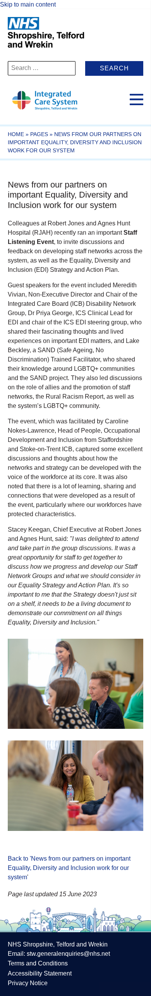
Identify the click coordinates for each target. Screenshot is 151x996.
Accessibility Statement (40, 973)
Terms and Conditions (38, 963)
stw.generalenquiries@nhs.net (68, 953)
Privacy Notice (28, 983)
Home (16, 134)
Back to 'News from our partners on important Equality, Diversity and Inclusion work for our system (69, 867)
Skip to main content (28, 4)
